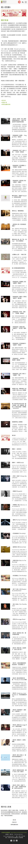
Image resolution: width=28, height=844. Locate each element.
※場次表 (3, 100)
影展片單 (14, 822)
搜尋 (22, 2)
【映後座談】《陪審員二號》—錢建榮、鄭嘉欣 (19, 282)
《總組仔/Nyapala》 (17, 491)
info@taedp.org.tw (10, 836)
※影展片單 (4, 102)
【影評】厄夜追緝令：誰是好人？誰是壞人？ (19, 710)
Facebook (11, 841)
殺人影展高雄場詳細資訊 (18, 268)
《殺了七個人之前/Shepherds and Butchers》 (19, 589)
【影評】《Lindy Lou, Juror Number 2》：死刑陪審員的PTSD (19, 694)
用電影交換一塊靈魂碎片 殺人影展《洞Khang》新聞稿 (19, 389)
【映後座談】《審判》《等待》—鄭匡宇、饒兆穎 (19, 297)
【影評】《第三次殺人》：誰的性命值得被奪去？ (19, 755)
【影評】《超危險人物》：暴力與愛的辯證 (19, 633)
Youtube (17, 841)
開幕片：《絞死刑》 (17, 449)
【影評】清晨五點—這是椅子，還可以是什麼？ (19, 648)
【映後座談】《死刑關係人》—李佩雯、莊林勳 (19, 166)
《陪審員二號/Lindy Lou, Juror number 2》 (19, 505)
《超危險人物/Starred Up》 (19, 547)
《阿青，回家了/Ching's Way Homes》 (19, 476)
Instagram (14, 841)
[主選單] (25, 2)
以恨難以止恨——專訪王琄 (19, 254)
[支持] (19, 2)
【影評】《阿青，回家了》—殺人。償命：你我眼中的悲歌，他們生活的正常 (19, 786)
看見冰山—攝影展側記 (18, 211)
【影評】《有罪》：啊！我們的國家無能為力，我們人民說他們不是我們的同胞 (19, 120)
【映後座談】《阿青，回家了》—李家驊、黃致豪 (18, 312)
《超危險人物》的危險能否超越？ (19, 225)
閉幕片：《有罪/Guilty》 (18, 462)
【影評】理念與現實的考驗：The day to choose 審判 (19, 678)
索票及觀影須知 (14, 824)
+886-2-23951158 (21, 836)
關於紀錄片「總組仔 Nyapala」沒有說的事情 (19, 196)
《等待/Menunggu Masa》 (19, 619)
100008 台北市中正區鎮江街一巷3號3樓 (15, 837)
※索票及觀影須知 (5, 104)
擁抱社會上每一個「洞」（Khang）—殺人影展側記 (19, 240)
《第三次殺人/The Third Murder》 (19, 604)
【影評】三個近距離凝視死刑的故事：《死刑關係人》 (19, 663)
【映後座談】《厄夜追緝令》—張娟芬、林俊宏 (19, 344)
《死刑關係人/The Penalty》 (19, 575)
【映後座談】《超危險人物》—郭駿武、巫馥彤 (19, 181)
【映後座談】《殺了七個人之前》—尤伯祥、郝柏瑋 (19, 151)
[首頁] (3, 2)
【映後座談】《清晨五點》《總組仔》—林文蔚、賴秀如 (19, 328)
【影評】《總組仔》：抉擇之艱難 (19, 740)
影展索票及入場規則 (17, 422)
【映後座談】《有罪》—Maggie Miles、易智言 (19, 136)
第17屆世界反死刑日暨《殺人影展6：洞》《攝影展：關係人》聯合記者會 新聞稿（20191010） (19, 406)
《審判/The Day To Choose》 (19, 520)
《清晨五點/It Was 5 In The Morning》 (19, 561)
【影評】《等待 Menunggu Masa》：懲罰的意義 (19, 725)
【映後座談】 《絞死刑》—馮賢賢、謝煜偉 (19, 359)
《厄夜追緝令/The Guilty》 (19, 533)
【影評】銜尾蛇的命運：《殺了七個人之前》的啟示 (19, 770)
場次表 (13, 435)
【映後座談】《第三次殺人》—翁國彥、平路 (19, 374)
